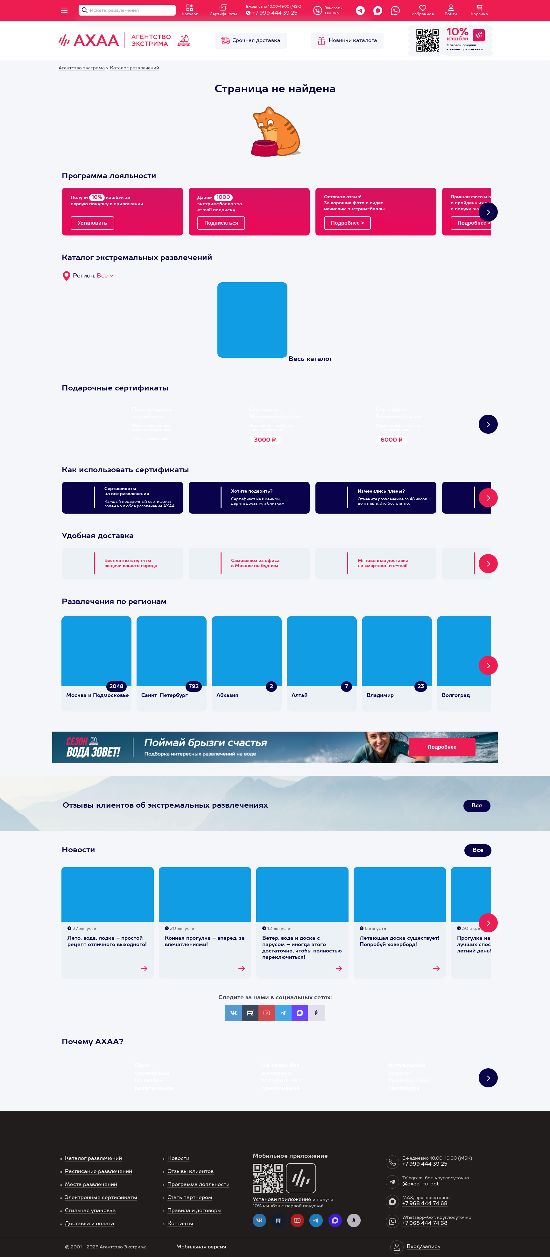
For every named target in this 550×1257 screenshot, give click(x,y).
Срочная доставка (256, 40)
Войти (451, 14)
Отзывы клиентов (190, 1171)
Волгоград (456, 695)
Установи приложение (282, 1199)
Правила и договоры (194, 1210)
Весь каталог (311, 359)
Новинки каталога (353, 40)
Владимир (380, 695)
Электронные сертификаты (101, 1197)
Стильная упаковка (90, 1210)
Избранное (423, 14)
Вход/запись (423, 1246)
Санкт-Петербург (164, 695)
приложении (472, 49)
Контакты (180, 1223)
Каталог (190, 14)
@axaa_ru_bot (420, 1184)
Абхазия (227, 695)
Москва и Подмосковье (97, 695)
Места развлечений (91, 1184)
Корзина (479, 14)
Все (102, 276)
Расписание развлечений (98, 1171)
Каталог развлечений (93, 1158)
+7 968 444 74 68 (425, 1203)
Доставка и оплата (89, 1223)
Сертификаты (223, 14)
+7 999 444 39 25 (274, 13)
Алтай (299, 695)
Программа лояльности (198, 1184)
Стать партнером (189, 1197)
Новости (178, 1158)
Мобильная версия (201, 1247)
